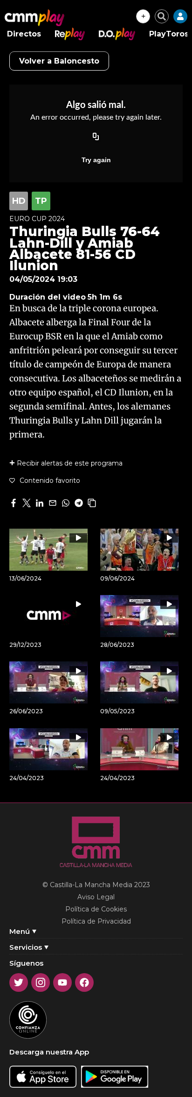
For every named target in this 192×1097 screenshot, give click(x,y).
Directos (24, 33)
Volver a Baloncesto (59, 61)
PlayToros (169, 33)
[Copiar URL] (96, 137)
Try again (96, 160)
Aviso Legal (96, 897)
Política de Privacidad (96, 921)
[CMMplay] (34, 17)
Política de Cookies (96, 909)
